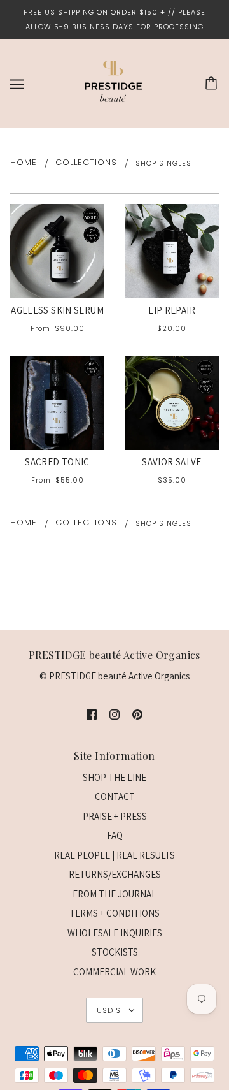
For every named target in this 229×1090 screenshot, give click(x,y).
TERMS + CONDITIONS (114, 913)
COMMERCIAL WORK (114, 972)
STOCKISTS (115, 952)
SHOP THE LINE (114, 777)
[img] (91, 714)
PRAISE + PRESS (115, 816)
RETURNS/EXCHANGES (115, 874)
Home (23, 163)
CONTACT (115, 796)
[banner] (113, 82)
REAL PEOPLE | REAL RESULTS (114, 855)
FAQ (115, 835)
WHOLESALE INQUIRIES (114, 933)
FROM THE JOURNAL (114, 894)
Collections (86, 163)
